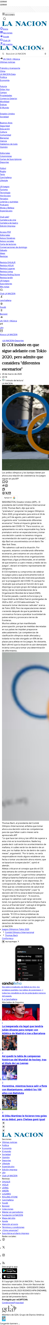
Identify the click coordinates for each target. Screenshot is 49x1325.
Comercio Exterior (8, 98)
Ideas (2, 253)
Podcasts (4, 204)
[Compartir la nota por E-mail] (9, 493)
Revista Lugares (7, 268)
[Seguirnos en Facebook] (3, 1240)
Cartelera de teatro (9, 223)
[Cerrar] (42, 48)
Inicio (5, 29)
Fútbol (3, 168)
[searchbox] (23, 53)
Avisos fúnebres (7, 238)
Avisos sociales (7, 241)
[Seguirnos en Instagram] (3, 1255)
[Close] (3, 1123)
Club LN (6, 40)
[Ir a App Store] (9, 1278)
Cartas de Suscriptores (11, 159)
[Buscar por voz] (45, 53)
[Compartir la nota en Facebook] (3, 493)
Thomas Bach (11, 935)
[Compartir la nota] (3, 485)
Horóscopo (5, 195)
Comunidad (5, 135)
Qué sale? (4, 217)
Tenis (2, 174)
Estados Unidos (7, 113)
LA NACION (8, 340)
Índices (3, 104)
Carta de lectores (8, 244)
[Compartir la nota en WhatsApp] (6, 485)
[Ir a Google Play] (9, 1272)
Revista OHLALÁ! (7, 262)
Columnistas (6, 156)
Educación (5, 128)
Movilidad (4, 101)
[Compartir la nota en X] (6, 493)
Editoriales (5, 153)
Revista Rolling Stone (10, 274)
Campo (3, 92)
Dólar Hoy (5, 89)
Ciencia (3, 141)
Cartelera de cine (8, 220)
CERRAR (3, 2)
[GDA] (9, 1311)
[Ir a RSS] (3, 1263)
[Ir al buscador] (4, 18)
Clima (2, 71)
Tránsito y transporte (10, 68)
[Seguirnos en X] (3, 1248)
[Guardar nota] (3, 482)
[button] (24, 191)
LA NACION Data (8, 74)
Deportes (19, 340)
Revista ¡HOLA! (7, 265)
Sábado (3, 250)
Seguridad (5, 125)
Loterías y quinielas (9, 201)
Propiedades (6, 95)
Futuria (3, 86)
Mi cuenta (7, 44)
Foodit (6, 36)
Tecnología (5, 192)
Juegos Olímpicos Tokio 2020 (15, 929)
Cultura (3, 132)
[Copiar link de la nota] (3, 489)
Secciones (7, 32)
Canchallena (6, 177)
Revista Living (6, 271)
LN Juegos (4, 186)
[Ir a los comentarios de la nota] (6, 482)
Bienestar (4, 138)
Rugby (3, 171)
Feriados (4, 198)
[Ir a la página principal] (24, 25)
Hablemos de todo (9, 144)
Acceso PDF (5, 232)
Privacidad (19, 1302)
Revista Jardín (6, 277)
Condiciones (8, 1302)
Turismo (4, 189)
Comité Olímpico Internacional (19, 932)
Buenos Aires (6, 122)
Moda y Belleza (7, 207)
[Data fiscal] (4, 1320)
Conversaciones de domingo (13, 247)
